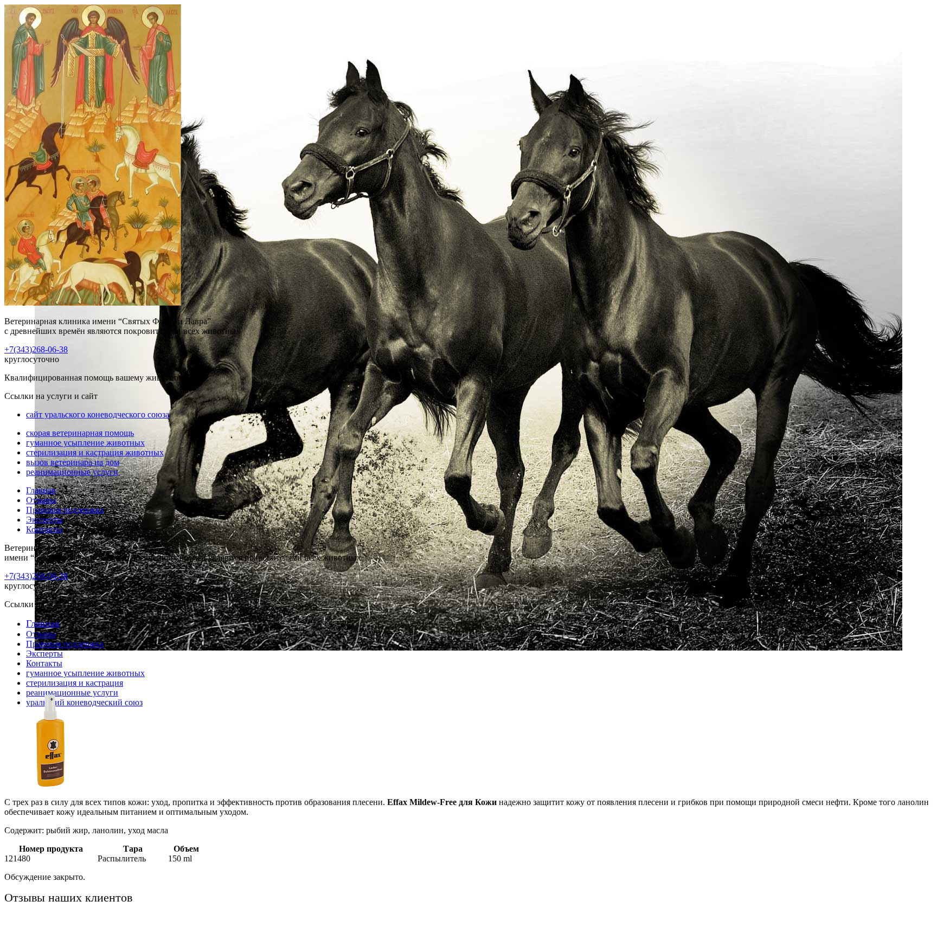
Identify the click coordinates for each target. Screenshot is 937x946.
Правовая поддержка (65, 509)
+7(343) (36, 349)
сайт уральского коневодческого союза (97, 414)
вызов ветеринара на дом (72, 462)
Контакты (44, 529)
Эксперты (44, 519)
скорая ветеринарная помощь (80, 432)
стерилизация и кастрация (74, 682)
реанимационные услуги (72, 472)
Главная (40, 490)
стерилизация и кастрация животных (95, 452)
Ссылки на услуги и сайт (51, 604)
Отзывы (41, 500)
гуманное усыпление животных (85, 442)
